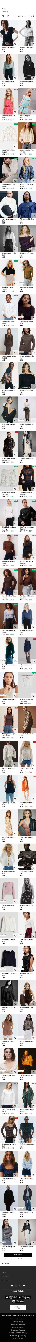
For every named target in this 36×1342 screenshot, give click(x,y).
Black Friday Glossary (18, 1335)
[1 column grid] (2, 16)
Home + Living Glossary (18, 1333)
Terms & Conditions (18, 1319)
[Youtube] (24, 1285)
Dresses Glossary (18, 1327)
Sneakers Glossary (18, 1330)
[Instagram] (16, 1285)
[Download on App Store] (11, 1297)
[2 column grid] (8, 16)
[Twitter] (20, 1285)
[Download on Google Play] (24, 1297)
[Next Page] (31, 1259)
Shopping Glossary (18, 1324)
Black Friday (18, 1338)
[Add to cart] (15, 44)
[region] (9, 33)
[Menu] (24, 1306)
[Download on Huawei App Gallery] (18, 1301)
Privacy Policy (18, 1322)
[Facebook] (12, 1285)
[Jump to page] (24, 1259)
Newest (20, 16)
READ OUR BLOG (18, 1291)
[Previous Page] (5, 1259)
